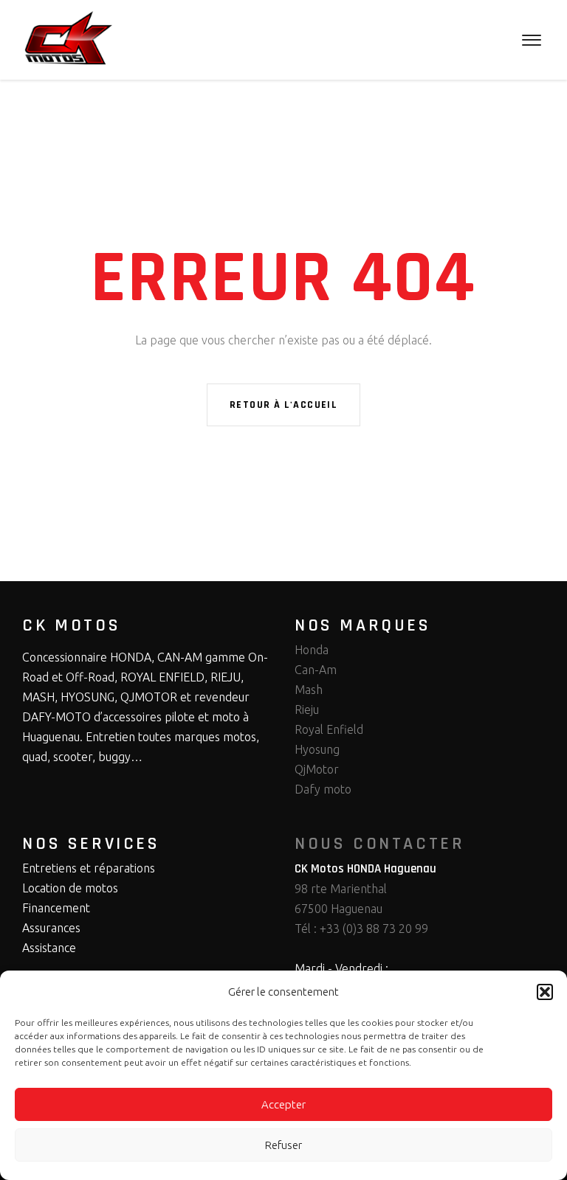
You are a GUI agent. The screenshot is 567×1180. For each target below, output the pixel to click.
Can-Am (316, 669)
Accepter (283, 1104)
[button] (544, 992)
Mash (309, 689)
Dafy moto (323, 789)
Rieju (307, 709)
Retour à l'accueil (283, 405)
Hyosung (317, 749)
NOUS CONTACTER (379, 844)
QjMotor (317, 769)
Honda (312, 649)
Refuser (283, 1145)
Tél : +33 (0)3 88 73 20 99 (361, 928)
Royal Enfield (329, 729)
